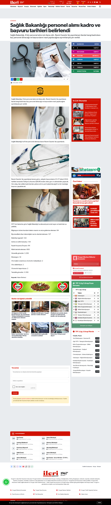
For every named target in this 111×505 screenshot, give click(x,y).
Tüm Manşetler (39, 494)
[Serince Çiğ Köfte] (40, 287)
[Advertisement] (55, 13)
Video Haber (91, 6)
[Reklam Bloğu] (86, 169)
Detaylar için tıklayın (86, 325)
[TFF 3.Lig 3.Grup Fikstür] (98, 331)
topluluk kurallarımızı (26, 398)
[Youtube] (23, 466)
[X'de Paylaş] (15, 79)
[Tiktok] (26, 466)
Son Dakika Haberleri (63, 494)
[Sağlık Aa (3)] (40, 123)
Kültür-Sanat (60, 6)
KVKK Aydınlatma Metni (70, 503)
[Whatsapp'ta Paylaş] (18, 79)
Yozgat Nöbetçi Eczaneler (19, 490)
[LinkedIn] (20, 466)
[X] (14, 466)
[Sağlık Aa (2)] (40, 205)
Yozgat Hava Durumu (40, 490)
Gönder (15, 393)
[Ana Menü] (100, 6)
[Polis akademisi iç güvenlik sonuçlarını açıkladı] (40, 327)
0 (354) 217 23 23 (79, 273)
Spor (45, 6)
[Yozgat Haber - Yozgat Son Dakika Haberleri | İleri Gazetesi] (17, 2)
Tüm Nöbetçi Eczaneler (87, 277)
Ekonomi (33, 6)
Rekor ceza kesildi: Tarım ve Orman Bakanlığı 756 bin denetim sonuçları (20, 335)
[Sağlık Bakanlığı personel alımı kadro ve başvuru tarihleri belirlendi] (40, 59)
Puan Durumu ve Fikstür (18, 494)
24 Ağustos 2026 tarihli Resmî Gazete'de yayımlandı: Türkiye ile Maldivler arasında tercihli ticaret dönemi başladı (21, 316)
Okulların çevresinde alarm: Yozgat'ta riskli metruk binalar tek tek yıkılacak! (59, 314)
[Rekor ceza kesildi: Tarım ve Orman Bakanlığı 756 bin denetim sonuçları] (21, 327)
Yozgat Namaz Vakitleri (64, 490)
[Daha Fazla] (21, 79)
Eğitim (39, 6)
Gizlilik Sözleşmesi (87, 466)
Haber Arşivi (84, 494)
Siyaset (20, 6)
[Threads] (29, 466)
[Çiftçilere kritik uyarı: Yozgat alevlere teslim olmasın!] (40, 306)
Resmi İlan (82, 6)
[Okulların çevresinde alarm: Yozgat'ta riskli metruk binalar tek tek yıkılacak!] (60, 306)
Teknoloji (51, 6)
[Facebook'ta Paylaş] (12, 79)
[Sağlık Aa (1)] (40, 160)
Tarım (68, 6)
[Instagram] (17, 466)
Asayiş (26, 6)
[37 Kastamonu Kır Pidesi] (40, 91)
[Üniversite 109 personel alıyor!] (60, 327)
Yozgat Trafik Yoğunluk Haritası (89, 490)
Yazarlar (74, 6)
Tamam (99, 502)
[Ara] (100, 2)
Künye (94, 466)
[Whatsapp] (32, 466)
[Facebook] (11, 466)
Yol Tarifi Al (88, 273)
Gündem (13, 6)
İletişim (99, 466)
